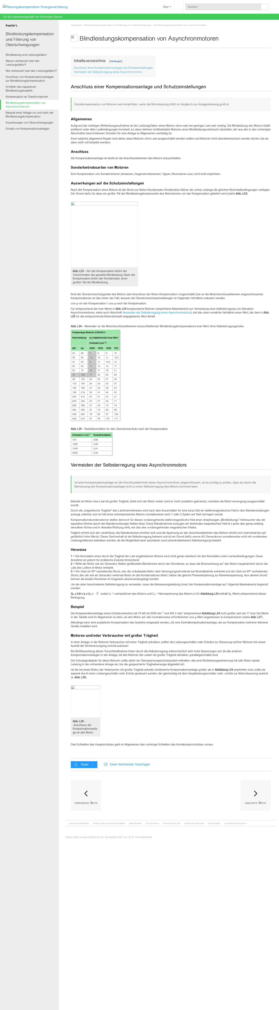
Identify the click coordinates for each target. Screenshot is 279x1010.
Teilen (84, 764)
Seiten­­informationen (194, 823)
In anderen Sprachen (234, 823)
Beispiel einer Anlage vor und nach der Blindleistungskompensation (30, 114)
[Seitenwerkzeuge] (178, 7)
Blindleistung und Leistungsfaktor (26, 54)
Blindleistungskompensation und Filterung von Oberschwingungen (30, 39)
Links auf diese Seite (78, 823)
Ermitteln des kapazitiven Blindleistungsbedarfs (21, 88)
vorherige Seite (86, 803)
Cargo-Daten (214, 823)
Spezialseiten (135, 823)
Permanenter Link (171, 823)
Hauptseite (76, 25)
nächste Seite (255, 803)
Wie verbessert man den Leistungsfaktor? (31, 70)
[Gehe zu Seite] (264, 7)
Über (166, 6)
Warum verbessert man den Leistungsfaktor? (22, 62)
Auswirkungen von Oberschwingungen (29, 122)
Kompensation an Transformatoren (27, 96)
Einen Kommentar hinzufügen (130, 764)
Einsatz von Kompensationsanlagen (28, 128)
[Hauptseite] (35, 7)
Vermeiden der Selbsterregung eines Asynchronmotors (157, 312)
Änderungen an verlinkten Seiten (109, 823)
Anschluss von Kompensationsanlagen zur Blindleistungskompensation (30, 78)
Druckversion (152, 823)
